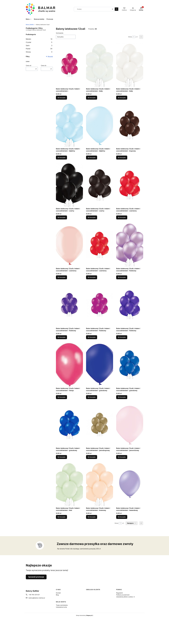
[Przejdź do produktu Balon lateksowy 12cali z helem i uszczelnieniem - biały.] (99, 65)
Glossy (39, 52)
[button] (116, 9)
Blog (57, 595)
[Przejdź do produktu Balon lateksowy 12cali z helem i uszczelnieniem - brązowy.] (129, 125)
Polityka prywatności (122, 595)
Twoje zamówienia (62, 605)
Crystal (39, 42)
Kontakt (58, 593)
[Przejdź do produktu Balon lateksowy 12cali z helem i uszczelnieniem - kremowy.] (99, 484)
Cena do (43, 65)
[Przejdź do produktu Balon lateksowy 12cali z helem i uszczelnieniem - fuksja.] (69, 364)
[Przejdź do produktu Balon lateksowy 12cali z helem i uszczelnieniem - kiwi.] (69, 484)
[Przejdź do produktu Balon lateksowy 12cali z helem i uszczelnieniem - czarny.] (69, 185)
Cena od (28, 65)
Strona (130, 37)
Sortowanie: (59, 33)
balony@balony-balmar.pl (37, 598)
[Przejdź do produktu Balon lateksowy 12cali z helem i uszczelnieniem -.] (69, 65)
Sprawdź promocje (36, 577)
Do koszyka (61, 97)
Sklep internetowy (84, 615)
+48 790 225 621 (34, 594)
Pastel (39, 49)
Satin (39, 45)
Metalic (39, 39)
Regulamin (119, 593)
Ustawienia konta (61, 607)
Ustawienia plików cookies (124, 597)
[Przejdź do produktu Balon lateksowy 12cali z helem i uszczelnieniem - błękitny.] (69, 125)
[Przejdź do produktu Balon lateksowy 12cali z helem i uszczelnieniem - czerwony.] (129, 185)
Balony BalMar (30, 24)
